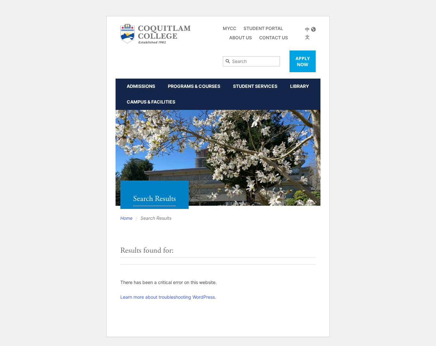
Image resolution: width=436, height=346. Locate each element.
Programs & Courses (194, 86)
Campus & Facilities (151, 101)
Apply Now (303, 61)
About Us (240, 37)
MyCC (229, 28)
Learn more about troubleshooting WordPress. (168, 297)
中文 (307, 33)
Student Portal (263, 28)
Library (299, 86)
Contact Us (273, 37)
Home (126, 218)
